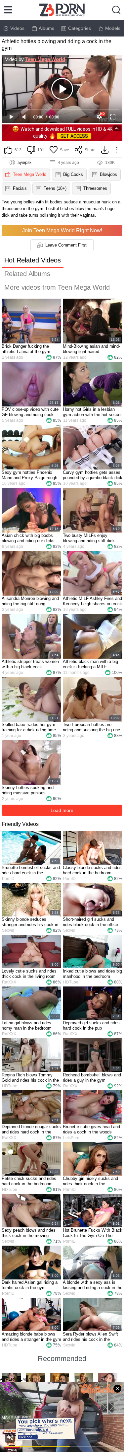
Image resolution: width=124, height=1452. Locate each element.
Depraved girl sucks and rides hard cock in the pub (91, 1025)
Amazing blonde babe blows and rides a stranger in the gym (31, 1337)
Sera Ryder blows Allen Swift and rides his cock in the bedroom (90, 1337)
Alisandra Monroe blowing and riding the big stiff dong (30, 601)
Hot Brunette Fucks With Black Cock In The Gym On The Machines (92, 1233)
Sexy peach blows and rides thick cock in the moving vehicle (29, 1233)
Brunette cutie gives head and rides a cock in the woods (91, 1129)
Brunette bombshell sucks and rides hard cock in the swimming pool (31, 870)
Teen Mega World (45, 59)
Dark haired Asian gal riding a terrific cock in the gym (30, 1285)
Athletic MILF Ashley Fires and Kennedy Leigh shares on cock (92, 601)
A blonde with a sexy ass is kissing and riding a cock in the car (92, 1285)
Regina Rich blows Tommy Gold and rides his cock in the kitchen (30, 1077)
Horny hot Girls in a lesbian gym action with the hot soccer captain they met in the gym (92, 412)
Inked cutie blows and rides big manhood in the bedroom (92, 974)
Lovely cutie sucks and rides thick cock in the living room (29, 974)
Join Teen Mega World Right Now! (62, 230)
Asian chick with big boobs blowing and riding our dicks (28, 538)
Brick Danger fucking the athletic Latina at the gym (26, 349)
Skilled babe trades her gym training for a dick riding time (29, 727)
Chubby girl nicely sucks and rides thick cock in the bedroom (90, 1181)
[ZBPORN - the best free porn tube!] (62, 10)
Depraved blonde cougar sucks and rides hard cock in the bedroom (31, 1129)
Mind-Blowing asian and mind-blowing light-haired (91, 349)
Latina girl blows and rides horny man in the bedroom (27, 1025)
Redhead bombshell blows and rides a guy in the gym (92, 1077)
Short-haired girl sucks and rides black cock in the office (90, 922)
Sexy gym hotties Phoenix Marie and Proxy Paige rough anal (29, 475)
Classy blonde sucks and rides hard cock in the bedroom (92, 870)
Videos (17, 28)
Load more (62, 810)
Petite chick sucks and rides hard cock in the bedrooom (29, 1181)
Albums (46, 28)
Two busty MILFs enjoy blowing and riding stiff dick (89, 538)
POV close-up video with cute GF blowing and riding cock (30, 412)
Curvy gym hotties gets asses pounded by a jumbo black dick (92, 475)
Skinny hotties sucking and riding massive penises (28, 790)
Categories (79, 28)
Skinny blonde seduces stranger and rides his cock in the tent (30, 922)
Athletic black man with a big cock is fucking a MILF (90, 664)
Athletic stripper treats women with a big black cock (30, 664)
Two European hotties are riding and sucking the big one (91, 727)
